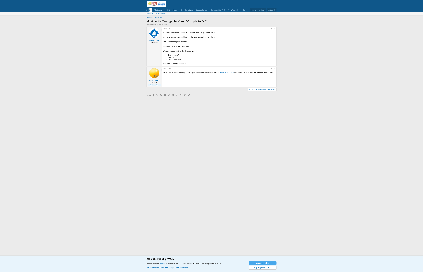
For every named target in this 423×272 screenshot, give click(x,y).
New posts (150, 14)
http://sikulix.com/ (227, 72)
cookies (162, 263)
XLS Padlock (172, 10)
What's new (158, 10)
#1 (274, 29)
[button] (164, 10)
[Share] (271, 29)
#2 (274, 69)
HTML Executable (186, 10)
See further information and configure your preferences (168, 267)
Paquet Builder (202, 10)
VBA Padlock (233, 10)
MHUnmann (152, 25)
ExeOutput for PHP (218, 10)
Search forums (160, 14)
